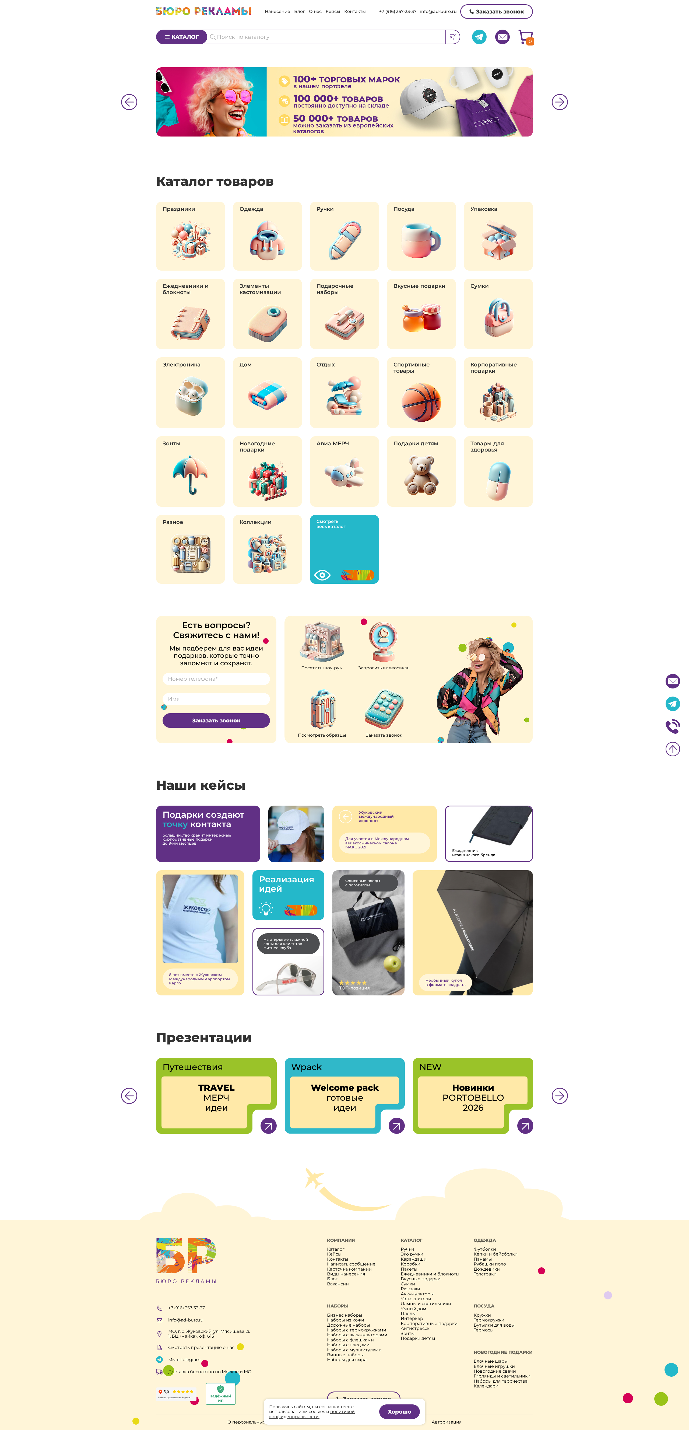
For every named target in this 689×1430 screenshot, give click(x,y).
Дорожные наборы (348, 1325)
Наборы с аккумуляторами (357, 1335)
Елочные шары (491, 1361)
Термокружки (489, 1320)
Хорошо (399, 1411)
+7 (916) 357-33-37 (398, 11)
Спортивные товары (411, 368)
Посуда (403, 209)
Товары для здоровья (487, 446)
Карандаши (414, 1259)
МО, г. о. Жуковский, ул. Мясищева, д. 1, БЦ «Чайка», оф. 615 (209, 1334)
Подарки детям (415, 443)
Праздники (179, 209)
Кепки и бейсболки (496, 1254)
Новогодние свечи (495, 1371)
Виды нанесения (346, 1274)
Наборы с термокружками (356, 1330)
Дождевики (487, 1269)
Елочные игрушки (494, 1366)
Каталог (185, 37)
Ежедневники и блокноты (186, 289)
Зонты (172, 443)
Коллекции (256, 522)
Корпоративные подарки (493, 368)
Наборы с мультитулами (354, 1350)
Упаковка (483, 209)
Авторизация (447, 1422)
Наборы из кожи (345, 1320)
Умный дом (413, 1308)
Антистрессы (416, 1328)
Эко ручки (412, 1254)
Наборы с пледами (348, 1344)
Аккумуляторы (417, 1294)
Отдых (326, 365)
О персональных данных (255, 1422)
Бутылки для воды (494, 1325)
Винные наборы (345, 1354)
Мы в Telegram (184, 1359)
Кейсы (333, 11)
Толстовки (485, 1274)
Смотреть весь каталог (331, 524)
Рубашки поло (490, 1264)
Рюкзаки (410, 1288)
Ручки (325, 209)
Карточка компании (349, 1269)
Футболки (485, 1249)
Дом (246, 365)
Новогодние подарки (257, 446)
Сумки (479, 286)
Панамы (483, 1259)
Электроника (182, 365)
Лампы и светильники (426, 1303)
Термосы (484, 1330)
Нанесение (277, 11)
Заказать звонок (500, 11)
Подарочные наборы (335, 289)
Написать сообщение (351, 1264)
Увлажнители (416, 1298)
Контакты (355, 11)
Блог (299, 11)
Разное (173, 522)
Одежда (251, 209)
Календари (486, 1386)
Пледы (408, 1313)
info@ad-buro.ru (438, 11)
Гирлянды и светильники (502, 1376)
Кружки (482, 1315)
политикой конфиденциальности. (312, 1414)
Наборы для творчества (501, 1381)
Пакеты (409, 1269)
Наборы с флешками (350, 1340)
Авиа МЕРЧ (333, 443)
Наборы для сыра (347, 1359)
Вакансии (338, 1284)
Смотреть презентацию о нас (201, 1347)
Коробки (410, 1264)
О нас (315, 11)
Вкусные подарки (419, 286)
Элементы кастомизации (260, 289)
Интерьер (412, 1318)
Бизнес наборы (344, 1315)
